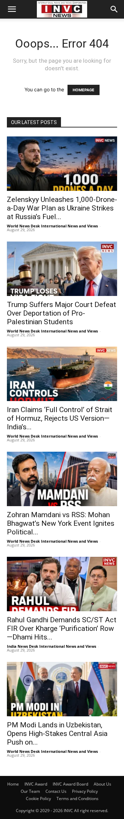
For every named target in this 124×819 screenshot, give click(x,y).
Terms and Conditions (77, 798)
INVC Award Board (70, 784)
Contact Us (55, 791)
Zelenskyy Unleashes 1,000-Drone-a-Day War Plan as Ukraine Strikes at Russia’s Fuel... (62, 208)
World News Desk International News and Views (52, 225)
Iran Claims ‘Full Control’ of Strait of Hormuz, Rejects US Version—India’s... (59, 418)
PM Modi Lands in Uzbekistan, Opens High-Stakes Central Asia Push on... (57, 733)
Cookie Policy (38, 798)
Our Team (30, 791)
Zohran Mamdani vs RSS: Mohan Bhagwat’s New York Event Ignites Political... (60, 523)
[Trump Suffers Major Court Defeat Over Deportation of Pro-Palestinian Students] (62, 269)
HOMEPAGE (83, 90)
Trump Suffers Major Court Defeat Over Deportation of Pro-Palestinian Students (61, 313)
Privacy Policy (85, 791)
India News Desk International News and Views (51, 646)
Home (13, 784)
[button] (12, 9)
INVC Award (35, 784)
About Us (102, 784)
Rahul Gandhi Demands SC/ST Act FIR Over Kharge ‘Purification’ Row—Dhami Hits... (61, 628)
